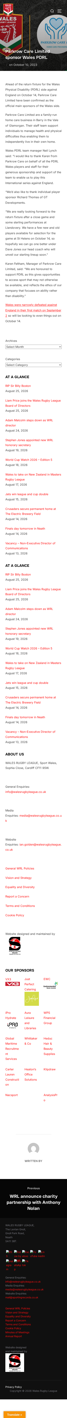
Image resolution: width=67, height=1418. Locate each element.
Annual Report (13, 1336)
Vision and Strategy (18, 878)
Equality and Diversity (20, 887)
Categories (12, 359)
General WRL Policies (19, 868)
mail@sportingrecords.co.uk (21, 1297)
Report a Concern (17, 896)
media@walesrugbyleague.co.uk (24, 1289)
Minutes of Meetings (17, 1332)
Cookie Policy (14, 915)
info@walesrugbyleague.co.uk (25, 792)
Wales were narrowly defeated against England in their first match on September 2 (33, 310)
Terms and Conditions (20, 906)
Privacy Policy (13, 1386)
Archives (11, 341)
